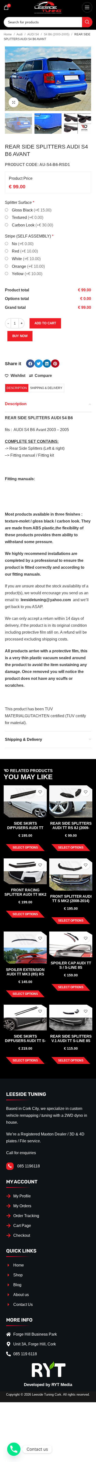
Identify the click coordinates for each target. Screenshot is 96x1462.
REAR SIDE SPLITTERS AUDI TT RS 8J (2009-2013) (71, 827)
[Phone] (13, 1449)
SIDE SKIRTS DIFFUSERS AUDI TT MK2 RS (25, 827)
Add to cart (45, 323)
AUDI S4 (33, 34)
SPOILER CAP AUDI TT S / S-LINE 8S (71, 965)
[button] (30, 363)
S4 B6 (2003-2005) (57, 34)
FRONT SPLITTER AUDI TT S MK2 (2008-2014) (71, 898)
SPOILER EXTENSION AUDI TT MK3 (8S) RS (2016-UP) (25, 974)
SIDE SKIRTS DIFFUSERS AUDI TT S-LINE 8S (25, 1040)
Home (8, 34)
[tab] (16, 388)
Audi (19, 34)
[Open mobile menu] (87, 7)
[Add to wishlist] (40, 792)
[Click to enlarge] (13, 102)
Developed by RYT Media (48, 1384)
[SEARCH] (87, 22)
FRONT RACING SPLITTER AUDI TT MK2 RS (25, 894)
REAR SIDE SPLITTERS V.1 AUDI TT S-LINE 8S (71, 1038)
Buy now (20, 336)
